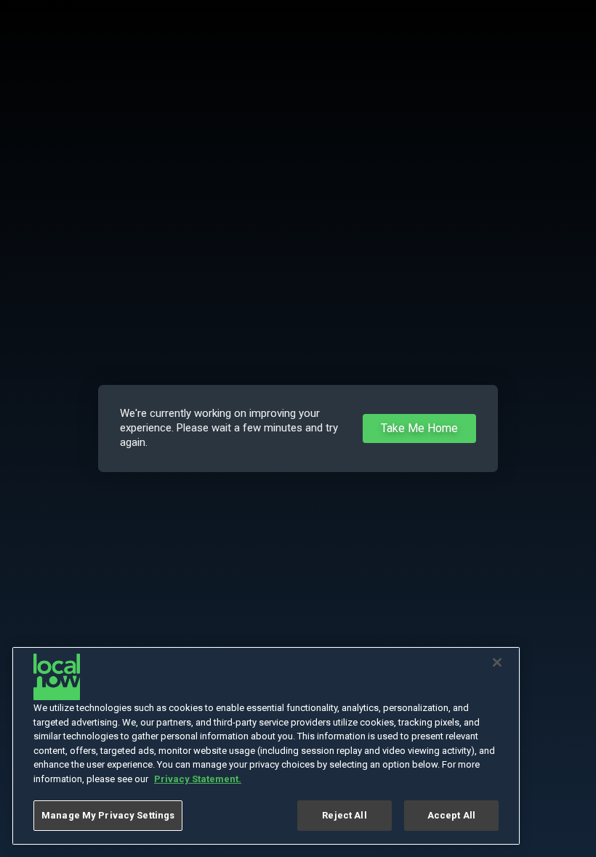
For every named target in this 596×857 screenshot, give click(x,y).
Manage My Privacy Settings (107, 815)
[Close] (497, 662)
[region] (266, 745)
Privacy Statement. (197, 778)
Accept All (451, 815)
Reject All (344, 815)
